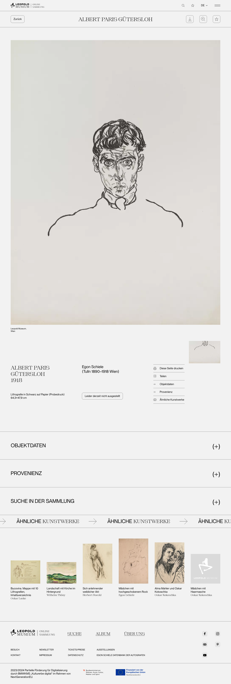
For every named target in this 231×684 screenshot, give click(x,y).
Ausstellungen (106, 649)
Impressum (45, 655)
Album (103, 633)
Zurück (18, 19)
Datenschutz (76, 655)
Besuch (15, 649)
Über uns (134, 633)
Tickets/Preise (76, 649)
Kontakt (15, 655)
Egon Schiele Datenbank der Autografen (121, 655)
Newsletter (46, 649)
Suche (74, 633)
